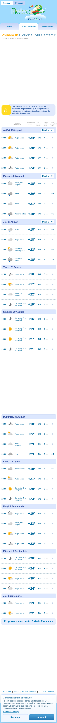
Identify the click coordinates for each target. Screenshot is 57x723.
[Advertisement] (28, 70)
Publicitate (7, 691)
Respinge (15, 717)
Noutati (51, 691)
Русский (19, 3)
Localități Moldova (28, 26)
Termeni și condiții (28, 691)
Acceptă (41, 717)
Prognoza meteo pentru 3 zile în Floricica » (28, 621)
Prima (9, 26)
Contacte (42, 691)
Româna (6, 3)
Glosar (16, 691)
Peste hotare (47, 26)
